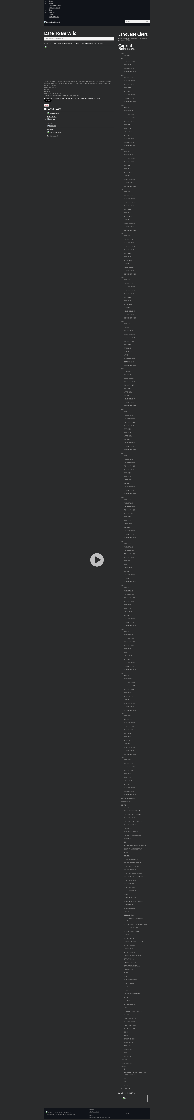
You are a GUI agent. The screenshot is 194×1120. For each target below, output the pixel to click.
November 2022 (129, 619)
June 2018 (127, 432)
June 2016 (127, 348)
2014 (122, 233)
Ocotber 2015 (129, 314)
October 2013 (129, 226)
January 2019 (129, 469)
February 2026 (129, 767)
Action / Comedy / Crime (132, 811)
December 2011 (129, 114)
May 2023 (127, 659)
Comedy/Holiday (130, 891)
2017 (122, 369)
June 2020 (127, 520)
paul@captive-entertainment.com (99, 1117)
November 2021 (129, 575)
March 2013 (128, 216)
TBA (125, 1082)
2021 (122, 541)
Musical (127, 1001)
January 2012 (129, 162)
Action (126, 807)
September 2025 (130, 754)
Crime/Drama (129, 904)
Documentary (129, 915)
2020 (122, 497)
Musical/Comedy (130, 1004)
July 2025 (127, 733)
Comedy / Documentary (132, 866)
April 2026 (127, 760)
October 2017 (129, 402)
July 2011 (127, 125)
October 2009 (129, 68)
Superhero (128, 1042)
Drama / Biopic (129, 938)
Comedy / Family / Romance (133, 877)
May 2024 (127, 700)
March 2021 (128, 568)
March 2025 (128, 740)
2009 (122, 59)
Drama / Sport (129, 959)
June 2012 (127, 169)
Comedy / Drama (130, 870)
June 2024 (124, 1060)
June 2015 (127, 300)
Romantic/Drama (130, 1025)
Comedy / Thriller (131, 884)
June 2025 (127, 737)
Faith (126, 973)
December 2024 (129, 682)
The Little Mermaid (52, 136)
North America (126, 1063)
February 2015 (129, 290)
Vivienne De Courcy (94, 98)
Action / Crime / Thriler (132, 814)
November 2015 (129, 311)
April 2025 (127, 716)
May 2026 (127, 784)
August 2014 (128, 239)
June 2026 (127, 777)
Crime (126, 894)
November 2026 (129, 787)
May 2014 (127, 263)
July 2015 (127, 297)
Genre (123, 805)
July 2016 (127, 344)
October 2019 (129, 490)
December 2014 (129, 243)
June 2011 (127, 128)
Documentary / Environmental (135, 924)
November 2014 (129, 267)
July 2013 (127, 209)
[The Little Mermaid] (54, 132)
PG (83, 43)
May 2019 (127, 483)
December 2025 (129, 723)
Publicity (52, 12)
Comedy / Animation (131, 859)
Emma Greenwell (65, 98)
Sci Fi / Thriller (129, 1028)
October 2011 (129, 142)
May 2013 (127, 219)
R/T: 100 (76, 98)
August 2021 (128, 547)
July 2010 (127, 88)
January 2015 (129, 293)
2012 (122, 149)
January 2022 (129, 601)
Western (127, 1056)
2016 (51, 38)
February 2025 (129, 726)
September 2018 (130, 450)
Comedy (127, 856)
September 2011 (130, 145)
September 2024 (130, 710)
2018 (122, 409)
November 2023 (129, 663)
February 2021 (129, 554)
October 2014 (129, 270)
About (51, 3)
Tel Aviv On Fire (51, 117)
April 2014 (127, 236)
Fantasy (127, 987)
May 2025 (127, 744)
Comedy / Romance (131, 880)
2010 (122, 75)
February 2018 (129, 422)
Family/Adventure (130, 980)
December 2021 (129, 550)
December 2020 (129, 506)
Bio (55, 43)
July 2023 (127, 649)
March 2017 (128, 392)
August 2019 (128, 459)
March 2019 (128, 480)
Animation (127, 838)
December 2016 (129, 334)
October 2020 (129, 534)
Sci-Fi (126, 1032)
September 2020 (130, 538)
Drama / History (130, 945)
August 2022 (128, 591)
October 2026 (129, 791)
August (127, 327)
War (125, 1053)
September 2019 (130, 494)
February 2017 (129, 381)
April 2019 (127, 455)
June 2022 (127, 608)
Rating (123, 1067)
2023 (122, 629)
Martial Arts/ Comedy (132, 994)
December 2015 (129, 287)
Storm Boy (50, 129)
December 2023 (129, 638)
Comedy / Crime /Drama (132, 863)
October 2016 (77, 43)
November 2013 (129, 223)
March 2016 (128, 351)
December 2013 (129, 199)
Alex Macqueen (54, 98)
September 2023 (130, 670)
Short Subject (126, 1088)
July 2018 (127, 429)
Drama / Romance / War (132, 955)
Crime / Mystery (130, 898)
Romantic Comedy (130, 1021)
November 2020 (129, 531)
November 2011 (129, 139)
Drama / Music (129, 948)
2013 (122, 189)
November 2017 (129, 399)
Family (126, 976)
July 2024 (127, 693)
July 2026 (127, 774)
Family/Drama (129, 983)
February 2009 (129, 61)
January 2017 (129, 385)
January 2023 (129, 645)
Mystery (127, 1008)
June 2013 (127, 213)
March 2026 (128, 781)
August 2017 (128, 374)
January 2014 (129, 250)
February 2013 (129, 202)
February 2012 (126, 801)
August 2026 (128, 763)
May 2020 (127, 527)
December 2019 (129, 462)
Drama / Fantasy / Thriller (133, 941)
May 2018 (127, 439)
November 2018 (129, 443)
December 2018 (129, 418)
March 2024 (128, 696)
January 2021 (129, 557)
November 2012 (129, 179)
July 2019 (127, 473)
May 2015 (127, 307)
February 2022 (129, 598)
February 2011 (129, 118)
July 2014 (127, 253)
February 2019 (129, 466)
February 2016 (129, 337)
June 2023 (127, 652)
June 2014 (127, 256)
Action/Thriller (130, 825)
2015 (122, 277)
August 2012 (128, 155)
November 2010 (129, 95)
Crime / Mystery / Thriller (133, 901)
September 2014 (130, 274)
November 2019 (129, 487)
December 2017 (129, 378)
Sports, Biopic (129, 1039)
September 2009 (130, 71)
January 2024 (129, 689)
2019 (122, 453)
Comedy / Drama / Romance (134, 873)
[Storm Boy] (51, 126)
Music (126, 997)
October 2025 (129, 750)
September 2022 (130, 626)
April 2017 (127, 371)
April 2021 (127, 543)
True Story (128, 1049)
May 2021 (127, 571)
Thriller (127, 1046)
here (127, 39)
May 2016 (127, 355)
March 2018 (128, 436)
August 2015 (128, 283)
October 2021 (129, 578)
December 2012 (129, 158)
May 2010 (127, 91)
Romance (127, 1014)
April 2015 (127, 280)
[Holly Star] (51, 119)
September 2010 (130, 102)
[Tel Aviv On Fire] (53, 113)
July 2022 (127, 605)
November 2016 (129, 358)
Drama (70, 43)
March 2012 (128, 172)
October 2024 (129, 707)
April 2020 (127, 499)
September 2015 (130, 318)
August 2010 (128, 77)
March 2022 (128, 612)
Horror (127, 990)
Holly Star (50, 123)
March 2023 (128, 656)
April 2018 (127, 411)
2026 (122, 757)
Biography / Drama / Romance (135, 845)
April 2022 (127, 587)
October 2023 (129, 666)
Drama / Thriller (130, 962)
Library (51, 10)
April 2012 (127, 151)
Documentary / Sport (132, 931)
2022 (122, 585)
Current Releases (55, 6)
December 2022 (129, 594)
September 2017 (130, 406)
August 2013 (128, 195)
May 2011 (127, 135)
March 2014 (128, 260)
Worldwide (88, 43)
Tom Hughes (83, 98)
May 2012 (127, 176)
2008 (122, 53)
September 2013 (130, 230)
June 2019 (127, 476)
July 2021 (127, 561)
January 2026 (129, 770)
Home (48, 38)
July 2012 (127, 165)
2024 (122, 673)
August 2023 (128, 635)
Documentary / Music (132, 928)
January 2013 (129, 206)
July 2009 (127, 64)
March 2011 (128, 132)
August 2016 (128, 331)
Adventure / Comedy (131, 831)
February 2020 (129, 510)
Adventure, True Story (133, 835)
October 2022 (129, 622)
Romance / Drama (130, 1018)
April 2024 (127, 675)
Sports (126, 1035)
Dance (126, 911)
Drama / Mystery (130, 952)
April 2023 (127, 631)
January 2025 (129, 730)
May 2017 (127, 395)
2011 (122, 105)
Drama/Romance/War (132, 966)
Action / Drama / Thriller (133, 821)
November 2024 (129, 703)
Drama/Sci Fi (128, 969)
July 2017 (127, 388)
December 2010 (129, 81)
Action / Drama (129, 818)
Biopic (126, 852)
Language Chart (54, 8)
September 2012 (130, 186)
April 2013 (127, 192)
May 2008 (127, 55)
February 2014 (129, 246)
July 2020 (127, 517)
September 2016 (130, 365)
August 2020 (128, 503)
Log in (127, 1113)
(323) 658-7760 (94, 1112)
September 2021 (130, 582)
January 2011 (129, 121)
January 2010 (129, 84)
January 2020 (129, 513)
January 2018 (129, 425)
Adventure (128, 828)
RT (125, 1078)
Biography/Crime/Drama (133, 849)
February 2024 (129, 686)
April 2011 (127, 107)
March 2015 (128, 304)
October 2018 (129, 446)
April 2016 (127, 324)
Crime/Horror (129, 908)
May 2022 (127, 615)
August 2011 (128, 111)
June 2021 (127, 564)
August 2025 (128, 719)
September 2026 (130, 794)
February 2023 (129, 642)
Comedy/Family (129, 887)
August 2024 (128, 679)
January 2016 (129, 341)
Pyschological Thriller (133, 1011)
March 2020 (128, 524)
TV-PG (126, 1085)
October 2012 (129, 182)
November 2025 (129, 747)
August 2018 (128, 415)
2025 (122, 713)
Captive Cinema (54, 17)
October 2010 (129, 98)
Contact (51, 14)
